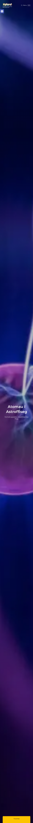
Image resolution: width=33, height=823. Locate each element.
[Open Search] (21, 5)
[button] (2, 11)
